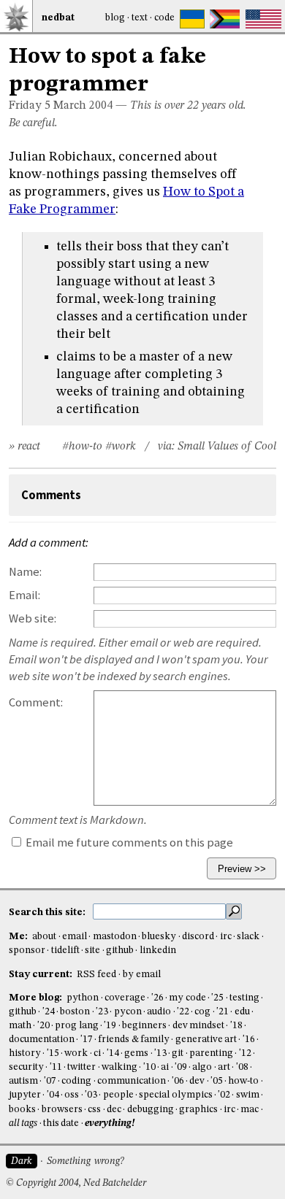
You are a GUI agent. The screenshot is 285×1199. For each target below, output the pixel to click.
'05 (216, 1081)
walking (119, 1067)
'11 (56, 1067)
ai (165, 1067)
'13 (160, 1053)
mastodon (115, 936)
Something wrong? (85, 1161)
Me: (19, 936)
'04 (53, 1095)
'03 (91, 1095)
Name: (25, 571)
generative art (206, 1039)
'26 (157, 998)
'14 (113, 1053)
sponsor (27, 950)
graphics (198, 1109)
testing (244, 998)
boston (75, 1012)
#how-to (82, 446)
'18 (236, 1025)
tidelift (65, 950)
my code (187, 998)
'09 (181, 1067)
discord (198, 936)
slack (248, 936)
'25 (217, 998)
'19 (110, 1025)
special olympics (175, 1095)
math (20, 1025)
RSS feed (96, 974)
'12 (245, 1053)
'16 (249, 1039)
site (92, 950)
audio (159, 1012)
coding (76, 1081)
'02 (224, 1095)
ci (97, 1053)
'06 (178, 1081)
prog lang (76, 1025)
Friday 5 (29, 106)
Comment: (36, 702)
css (94, 1109)
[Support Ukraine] (192, 18)
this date (61, 1123)
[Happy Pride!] (225, 18)
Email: (24, 595)
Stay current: (42, 974)
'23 (102, 1012)
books (22, 1109)
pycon (128, 1012)
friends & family (134, 1039)
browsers (62, 1109)
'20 (43, 1025)
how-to (243, 1081)
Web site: (32, 618)
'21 (222, 1012)
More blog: (36, 998)
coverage (124, 998)
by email (142, 974)
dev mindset (198, 1025)
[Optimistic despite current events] (263, 18)
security (26, 1067)
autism (23, 1081)
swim (247, 1095)
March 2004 (83, 106)
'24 (48, 1012)
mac (249, 1109)
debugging (150, 1109)
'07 (50, 1081)
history (25, 1053)
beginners (144, 1025)
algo (202, 1067)
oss (71, 1095)
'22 (183, 1012)
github (120, 950)
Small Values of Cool (227, 446)
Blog (115, 18)
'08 (242, 1067)
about (44, 936)
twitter (81, 1067)
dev (197, 1081)
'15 (53, 1053)
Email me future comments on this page (128, 842)
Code (164, 18)
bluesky (159, 936)
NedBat (58, 18)
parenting (211, 1053)
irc (226, 936)
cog (202, 1012)
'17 (86, 1039)
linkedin (158, 950)
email (74, 936)
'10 (149, 1067)
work (76, 1053)
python (82, 998)
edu (242, 1012)
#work (120, 446)
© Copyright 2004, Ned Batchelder (76, 1183)
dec (114, 1109)
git (177, 1053)
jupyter (25, 1095)
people (118, 1095)
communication (131, 1081)
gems (136, 1053)
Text (140, 18)
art (224, 1067)
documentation (42, 1039)
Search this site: (48, 912)
